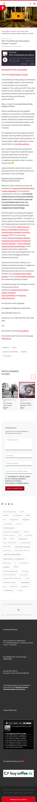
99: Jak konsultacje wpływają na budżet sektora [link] (25, 405)
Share (32, 64)
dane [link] (4, 519)
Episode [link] (14, 31)
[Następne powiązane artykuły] (33, 377)
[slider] (29, 723)
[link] (2, 8)
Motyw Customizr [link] (28, 792)
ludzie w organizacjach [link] (9, 542)
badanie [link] (22, 511)
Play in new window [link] (20, 69)
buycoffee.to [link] (24, 331)
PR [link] (15, 563)
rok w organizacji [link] (10, 571)
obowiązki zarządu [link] (22, 547)
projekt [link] (6, 567)
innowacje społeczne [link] (9, 535)
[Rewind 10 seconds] (10, 61)
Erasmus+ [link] (19, 523)
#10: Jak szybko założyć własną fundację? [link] (7, 405)
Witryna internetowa (16, 471)
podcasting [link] (7, 563)
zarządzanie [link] (8, 590)
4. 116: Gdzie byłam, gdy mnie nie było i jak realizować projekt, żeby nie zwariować (16, 740)
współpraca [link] (25, 586)
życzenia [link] (20, 590)
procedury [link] (23, 563)
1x (14, 60)
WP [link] (11, 792)
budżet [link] (5, 515)
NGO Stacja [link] (21, 31)
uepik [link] (4, 586)
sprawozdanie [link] (24, 574)
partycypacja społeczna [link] (22, 550)
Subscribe (24, 64)
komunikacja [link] (28, 535)
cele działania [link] (17, 515)
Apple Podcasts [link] (15, 74)
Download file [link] (7, 69)
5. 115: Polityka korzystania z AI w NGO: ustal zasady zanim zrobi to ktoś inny (16, 743)
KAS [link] (20, 535)
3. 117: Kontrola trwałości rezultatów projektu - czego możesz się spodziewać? (16, 738)
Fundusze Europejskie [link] (11, 532)
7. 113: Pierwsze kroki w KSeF (14, 747)
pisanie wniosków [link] (12, 554)
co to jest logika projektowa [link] (24, 276)
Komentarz (12, 440)
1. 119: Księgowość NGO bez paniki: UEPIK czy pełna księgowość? (16, 734)
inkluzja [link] (26, 532)
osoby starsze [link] (7, 550)
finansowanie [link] (9, 528)
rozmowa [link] (25, 571)
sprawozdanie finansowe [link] (12, 578)
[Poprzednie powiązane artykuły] (28, 377)
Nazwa (9, 455)
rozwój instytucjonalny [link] (9, 574)
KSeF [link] (12, 539)
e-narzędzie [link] (7, 524)
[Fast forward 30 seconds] (18, 61)
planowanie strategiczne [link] (13, 559)
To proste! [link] (25, 582)
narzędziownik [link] (25, 542)
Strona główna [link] (6, 31)
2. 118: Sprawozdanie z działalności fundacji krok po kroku (16, 736)
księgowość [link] (22, 539)
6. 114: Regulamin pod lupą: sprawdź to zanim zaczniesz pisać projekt (16, 745)
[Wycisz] (24, 723)
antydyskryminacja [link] (9, 512)
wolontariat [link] (13, 586)
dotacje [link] (26, 520)
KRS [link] (4, 539)
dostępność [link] (14, 519)
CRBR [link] (28, 515)
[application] (18, 723)
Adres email (12, 463)
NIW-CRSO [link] (7, 546)
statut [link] (28, 578)
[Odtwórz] (7, 723)
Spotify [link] (25, 74)
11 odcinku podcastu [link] (21, 144)
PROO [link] (16, 567)
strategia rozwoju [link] (9, 582)
